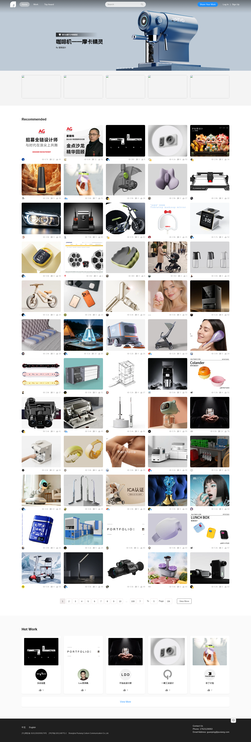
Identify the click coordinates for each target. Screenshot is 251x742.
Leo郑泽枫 (83, 683)
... (126, 601)
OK (168, 601)
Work (35, 4)
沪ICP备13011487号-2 (58, 733)
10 (120, 601)
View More (184, 601)
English (32, 727)
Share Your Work (208, 4)
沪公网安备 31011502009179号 (34, 733)
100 (133, 601)
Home (24, 4)
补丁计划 (210, 683)
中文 (24, 727)
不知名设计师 (125, 683)
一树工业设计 (168, 683)
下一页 (140, 601)
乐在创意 (41, 683)
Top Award (49, 4)
